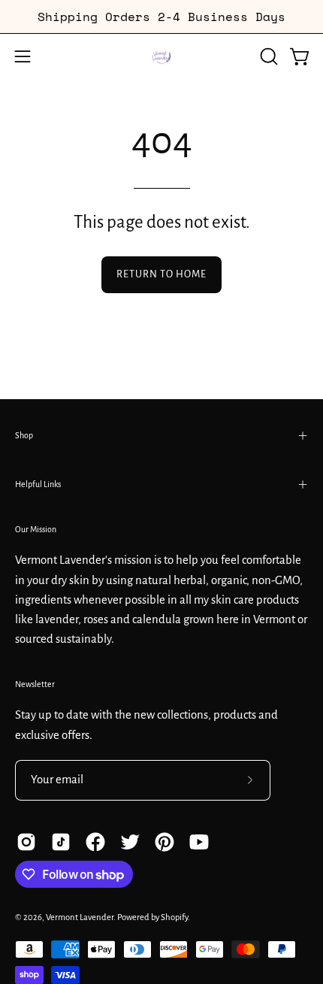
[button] (267, 56)
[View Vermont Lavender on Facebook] (95, 842)
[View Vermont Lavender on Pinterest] (164, 842)
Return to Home (161, 274)
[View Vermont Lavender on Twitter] (130, 842)
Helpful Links (38, 484)
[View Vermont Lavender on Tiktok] (61, 842)
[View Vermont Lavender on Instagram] (26, 842)
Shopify (174, 917)
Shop (24, 435)
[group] (161, 16)
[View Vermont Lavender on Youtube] (199, 842)
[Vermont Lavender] (161, 56)
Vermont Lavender (79, 917)
